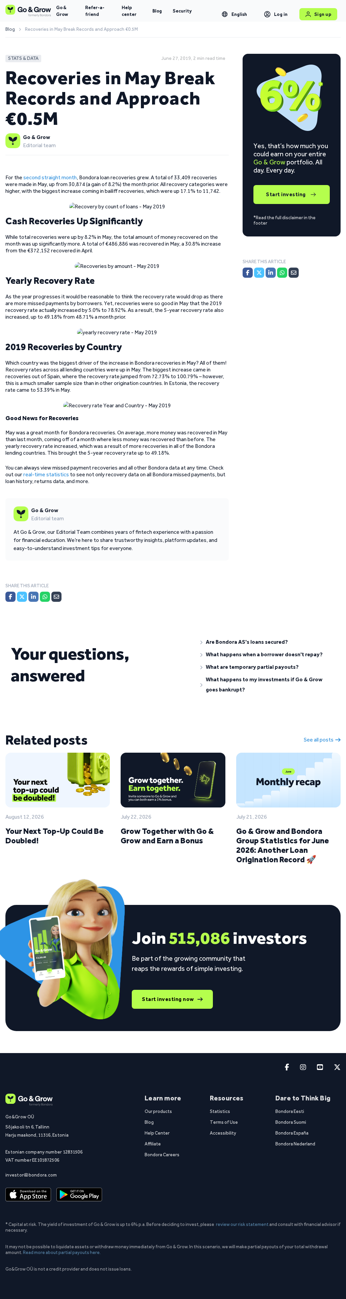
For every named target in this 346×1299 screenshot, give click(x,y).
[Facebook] (10, 597)
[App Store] (28, 1194)
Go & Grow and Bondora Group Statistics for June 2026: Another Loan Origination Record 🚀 (282, 845)
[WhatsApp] (45, 597)
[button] (267, 642)
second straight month (50, 177)
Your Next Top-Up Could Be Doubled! (54, 835)
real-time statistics (46, 474)
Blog (157, 11)
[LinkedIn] (33, 597)
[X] (22, 597)
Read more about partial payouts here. (62, 1252)
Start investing (286, 194)
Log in (281, 14)
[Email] (56, 597)
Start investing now (168, 999)
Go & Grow (62, 11)
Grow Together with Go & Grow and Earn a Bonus (167, 835)
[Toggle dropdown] (224, 14)
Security (182, 11)
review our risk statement (242, 1224)
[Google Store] (79, 1194)
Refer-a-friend (94, 11)
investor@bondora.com (31, 1175)
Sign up (322, 14)
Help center (129, 11)
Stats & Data (23, 58)
